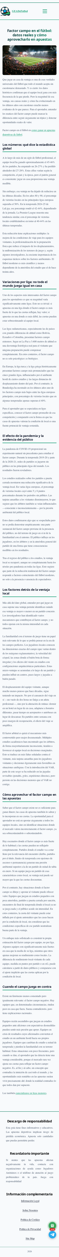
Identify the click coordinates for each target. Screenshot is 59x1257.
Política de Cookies (30, 1219)
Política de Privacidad (30, 1229)
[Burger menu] (44, 11)
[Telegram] (52, 1234)
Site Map (30, 1238)
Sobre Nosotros (30, 1210)
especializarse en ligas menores (31, 1093)
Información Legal (30, 1200)
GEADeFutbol (20, 11)
